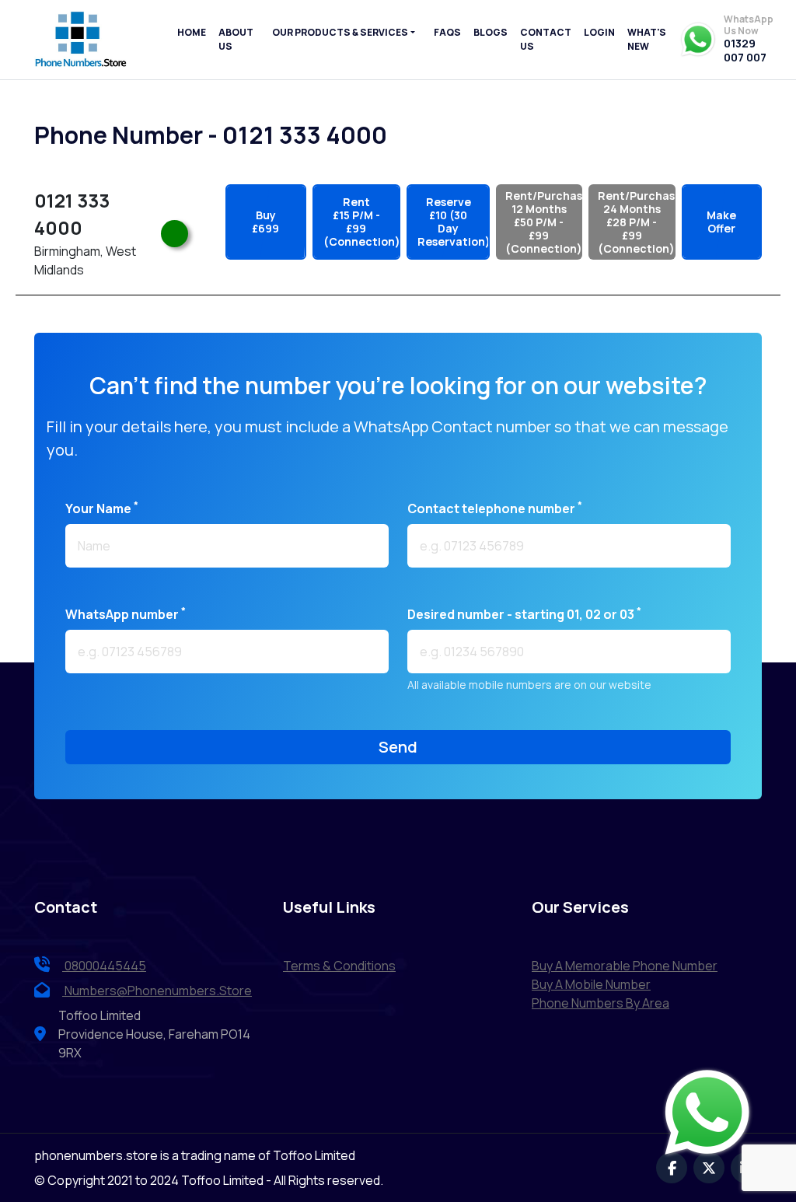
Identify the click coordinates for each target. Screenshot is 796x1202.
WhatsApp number (125, 614)
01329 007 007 (745, 50)
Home (191, 32)
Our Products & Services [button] (340, 32)
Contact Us (545, 39)
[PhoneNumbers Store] (80, 39)
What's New (646, 39)
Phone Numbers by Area (600, 1003)
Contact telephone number (494, 508)
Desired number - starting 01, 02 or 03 (524, 614)
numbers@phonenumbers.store (158, 990)
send (398, 746)
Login (599, 32)
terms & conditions (339, 965)
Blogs (490, 32)
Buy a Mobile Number (591, 984)
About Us (235, 39)
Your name (101, 508)
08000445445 (104, 965)
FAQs (447, 32)
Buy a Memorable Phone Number (624, 965)
